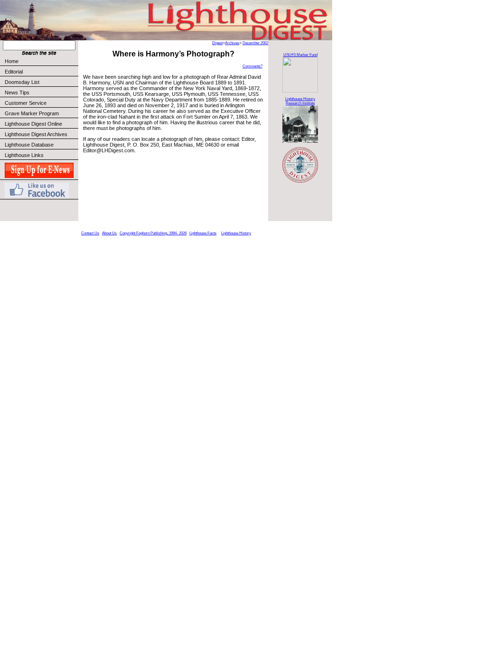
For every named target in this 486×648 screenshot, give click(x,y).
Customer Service (26, 103)
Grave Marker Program (32, 113)
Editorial (14, 71)
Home (12, 61)
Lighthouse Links (24, 155)
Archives (232, 43)
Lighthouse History (236, 233)
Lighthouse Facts (202, 233)
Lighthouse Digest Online (33, 124)
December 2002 (255, 43)
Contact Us (90, 233)
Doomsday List (22, 82)
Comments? (252, 66)
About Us (109, 233)
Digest (217, 43)
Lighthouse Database (29, 145)
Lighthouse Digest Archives (36, 134)
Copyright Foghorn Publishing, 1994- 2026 (153, 233)
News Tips (17, 92)
